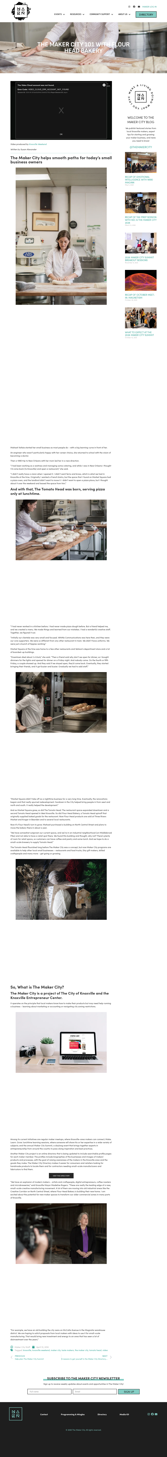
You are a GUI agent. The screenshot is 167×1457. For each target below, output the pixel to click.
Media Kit (124, 1414)
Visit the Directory (61, 1176)
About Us (122, 14)
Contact (44, 1414)
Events (58, 14)
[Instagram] (129, 7)
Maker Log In (149, 6)
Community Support (100, 14)
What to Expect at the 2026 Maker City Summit (139, 334)
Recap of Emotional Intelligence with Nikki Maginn (139, 179)
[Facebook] (134, 7)
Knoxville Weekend (38, 144)
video (105, 1350)
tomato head (95, 1350)
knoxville (27, 1350)
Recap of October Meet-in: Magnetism (140, 296)
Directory (102, 1414)
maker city (56, 1350)
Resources (75, 14)
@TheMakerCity (141, 147)
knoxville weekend (41, 1350)
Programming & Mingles (73, 1414)
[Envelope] (139, 7)
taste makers (68, 1350)
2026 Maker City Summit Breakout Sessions (139, 259)
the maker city (81, 1350)
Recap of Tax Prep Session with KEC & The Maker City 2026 (140, 220)
